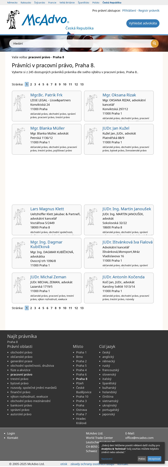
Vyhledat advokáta (143, 23)
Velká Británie (67, 2)
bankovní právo (21, 405)
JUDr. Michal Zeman (48, 276)
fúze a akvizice (20, 370)
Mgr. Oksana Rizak (119, 95)
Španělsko (83, 2)
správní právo (19, 410)
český (106, 352)
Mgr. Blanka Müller (47, 128)
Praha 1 (81, 352)
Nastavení (106, 458)
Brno (79, 357)
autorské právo (21, 414)
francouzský (110, 370)
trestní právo (19, 379)
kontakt (122, 464)
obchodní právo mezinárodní (30, 401)
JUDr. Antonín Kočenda (124, 276)
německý (108, 361)
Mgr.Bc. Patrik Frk (46, 95)
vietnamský (110, 401)
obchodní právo (21, 352)
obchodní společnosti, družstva (32, 366)
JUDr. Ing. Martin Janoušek (127, 208)
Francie (52, 2)
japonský (108, 414)
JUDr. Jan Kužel (116, 128)
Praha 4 (81, 370)
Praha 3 (81, 401)
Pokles (141, 458)
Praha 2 (81, 361)
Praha (80, 405)
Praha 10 (82, 396)
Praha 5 (81, 366)
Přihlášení (129, 10)
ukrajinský (109, 405)
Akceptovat (154, 458)
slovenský (109, 374)
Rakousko (26, 2)
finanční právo (20, 392)
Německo (12, 2)
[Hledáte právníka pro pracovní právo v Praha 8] (45, 19)
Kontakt (12, 438)
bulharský (109, 388)
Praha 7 (81, 414)
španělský (109, 383)
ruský (106, 366)
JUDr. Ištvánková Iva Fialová (128, 242)
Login (11, 433)
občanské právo (21, 357)
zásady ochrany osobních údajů (92, 464)
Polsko (95, 2)
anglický (108, 357)
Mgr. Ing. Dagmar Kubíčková (46, 244)
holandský (109, 392)
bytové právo (19, 383)
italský (106, 379)
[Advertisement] (84, 181)
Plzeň (80, 383)
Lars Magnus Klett (47, 208)
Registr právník (148, 10)
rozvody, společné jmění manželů (33, 388)
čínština (107, 396)
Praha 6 (81, 374)
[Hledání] (155, 43)
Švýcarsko (39, 2)
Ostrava (81, 410)
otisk (63, 464)
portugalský (110, 410)
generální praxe (21, 361)
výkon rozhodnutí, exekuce (29, 396)
